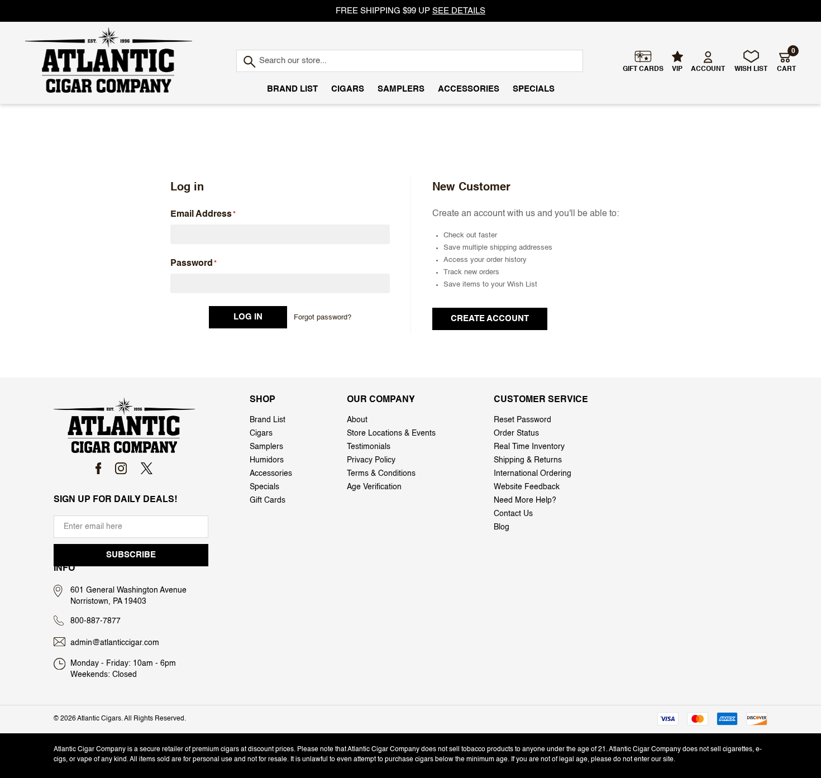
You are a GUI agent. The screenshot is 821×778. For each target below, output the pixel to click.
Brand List (292, 89)
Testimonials (368, 447)
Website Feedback (527, 487)
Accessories (468, 89)
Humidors (267, 460)
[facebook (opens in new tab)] (99, 468)
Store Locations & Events (391, 433)
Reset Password (522, 420)
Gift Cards (267, 500)
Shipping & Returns (528, 460)
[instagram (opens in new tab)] (121, 468)
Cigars (347, 89)
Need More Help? (525, 500)
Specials (534, 89)
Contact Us (513, 514)
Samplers (401, 89)
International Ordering (532, 474)
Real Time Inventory (529, 447)
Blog (501, 527)
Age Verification (374, 487)
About (357, 420)
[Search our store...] (248, 62)
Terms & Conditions (381, 474)
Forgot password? (322, 317)
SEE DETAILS (458, 11)
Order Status (516, 433)
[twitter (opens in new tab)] (146, 468)
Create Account (490, 318)
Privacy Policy (371, 460)
